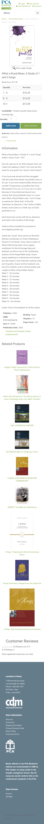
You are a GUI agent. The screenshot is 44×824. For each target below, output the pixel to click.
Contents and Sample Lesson (18, 331)
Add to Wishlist (30, 126)
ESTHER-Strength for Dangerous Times (22, 452)
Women (4, 19)
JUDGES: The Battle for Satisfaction (22, 507)
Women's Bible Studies (16, 19)
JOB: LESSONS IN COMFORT (22, 425)
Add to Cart (11, 126)
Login (23, 4)
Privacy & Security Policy (15, 728)
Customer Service (12, 734)
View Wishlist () (24, 6)
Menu (7, 12)
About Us (9, 719)
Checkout (38, 6)
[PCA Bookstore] (6, 5)
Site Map (9, 797)
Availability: (7, 111)
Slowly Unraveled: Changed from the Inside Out (22, 583)
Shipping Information (14, 725)
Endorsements (12, 334)
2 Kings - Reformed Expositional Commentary (22, 629)
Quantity (3, 119)
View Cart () (34, 4)
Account (9, 794)
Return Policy (11, 731)
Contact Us (10, 722)
